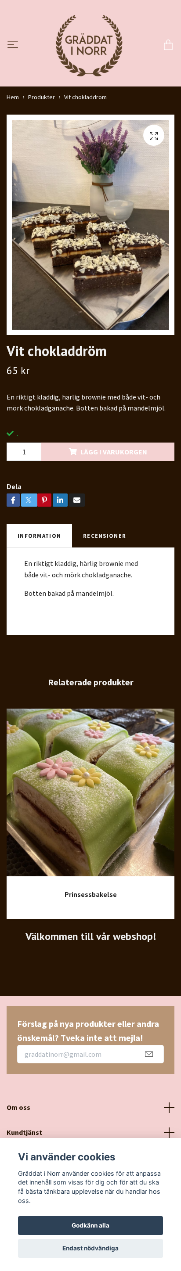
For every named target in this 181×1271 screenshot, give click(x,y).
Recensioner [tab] (104, 535)
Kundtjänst (24, 1132)
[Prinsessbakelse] (90, 796)
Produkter (41, 97)
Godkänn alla (90, 1225)
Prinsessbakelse (91, 894)
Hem (13, 97)
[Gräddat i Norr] (89, 45)
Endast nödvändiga (90, 1248)
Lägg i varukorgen (113, 451)
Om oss (18, 1107)
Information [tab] (39, 535)
